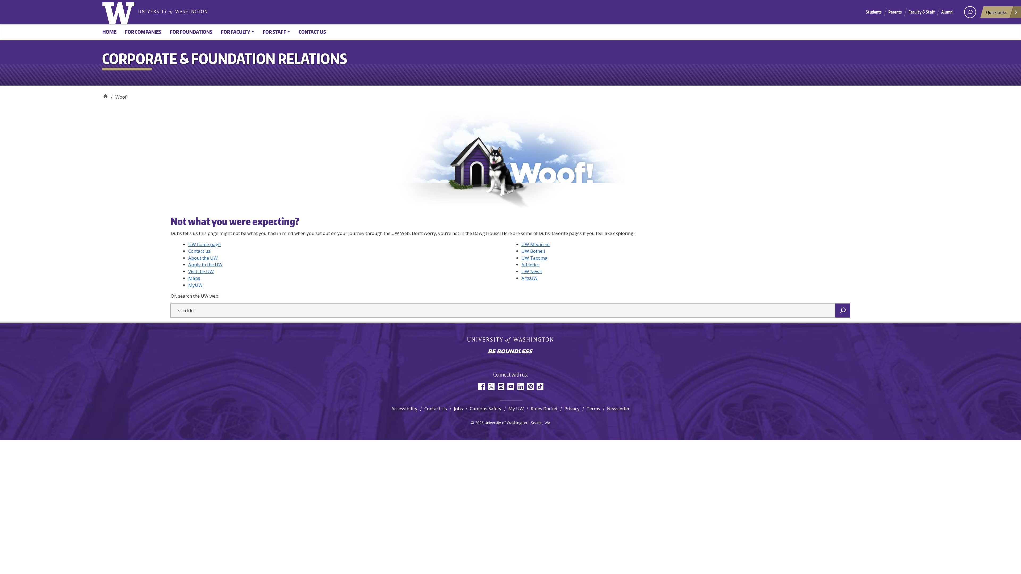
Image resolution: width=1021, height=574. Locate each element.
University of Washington (119, 12)
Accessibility (404, 409)
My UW (516, 409)
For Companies (143, 31)
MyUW (195, 285)
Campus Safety (485, 409)
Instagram (500, 386)
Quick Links (996, 12)
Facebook (481, 386)
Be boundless (510, 352)
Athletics (530, 264)
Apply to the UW (205, 264)
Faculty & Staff (922, 12)
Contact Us (435, 409)
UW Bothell (533, 251)
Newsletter (618, 409)
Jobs (458, 409)
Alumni (947, 12)
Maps (194, 278)
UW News (531, 271)
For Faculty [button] (235, 31)
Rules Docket (544, 409)
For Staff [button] (274, 31)
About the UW (203, 258)
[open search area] (970, 12)
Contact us (312, 31)
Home (109, 31)
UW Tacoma (534, 258)
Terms (593, 409)
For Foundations (191, 31)
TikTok (540, 386)
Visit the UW (201, 271)
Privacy (572, 409)
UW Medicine (535, 244)
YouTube (510, 386)
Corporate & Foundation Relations (105, 95)
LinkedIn (520, 386)
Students (873, 12)
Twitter (491, 386)
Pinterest (530, 386)
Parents (895, 12)
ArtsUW (529, 278)
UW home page (204, 244)
